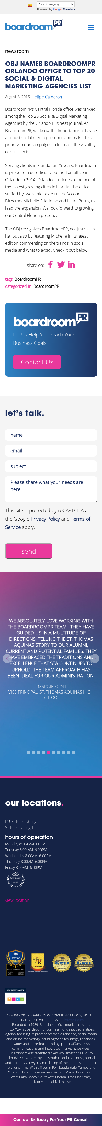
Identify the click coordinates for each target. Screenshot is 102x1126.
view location (17, 900)
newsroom (17, 51)
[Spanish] (30, 5)
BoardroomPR (28, 279)
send (28, 551)
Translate (69, 9)
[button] (28, 752)
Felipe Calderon (47, 97)
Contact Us (37, 361)
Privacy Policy (45, 518)
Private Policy (74, 1019)
